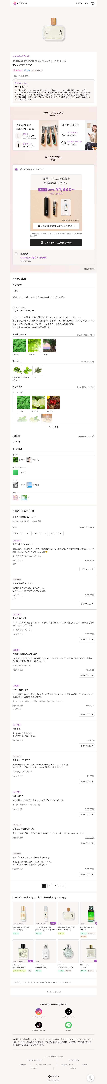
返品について (89, 269)
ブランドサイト (74, 1060)
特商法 (85, 1064)
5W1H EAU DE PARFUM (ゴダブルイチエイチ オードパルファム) (39, 61)
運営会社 (34, 1068)
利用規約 (23, 1064)
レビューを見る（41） (21, 76)
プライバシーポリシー (43, 1064)
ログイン (79, 3)
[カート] (92, 3)
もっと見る (53, 427)
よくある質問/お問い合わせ (53, 1056)
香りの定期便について (35, 1060)
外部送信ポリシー (67, 1064)
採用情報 (73, 1068)
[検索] (86, 3)
